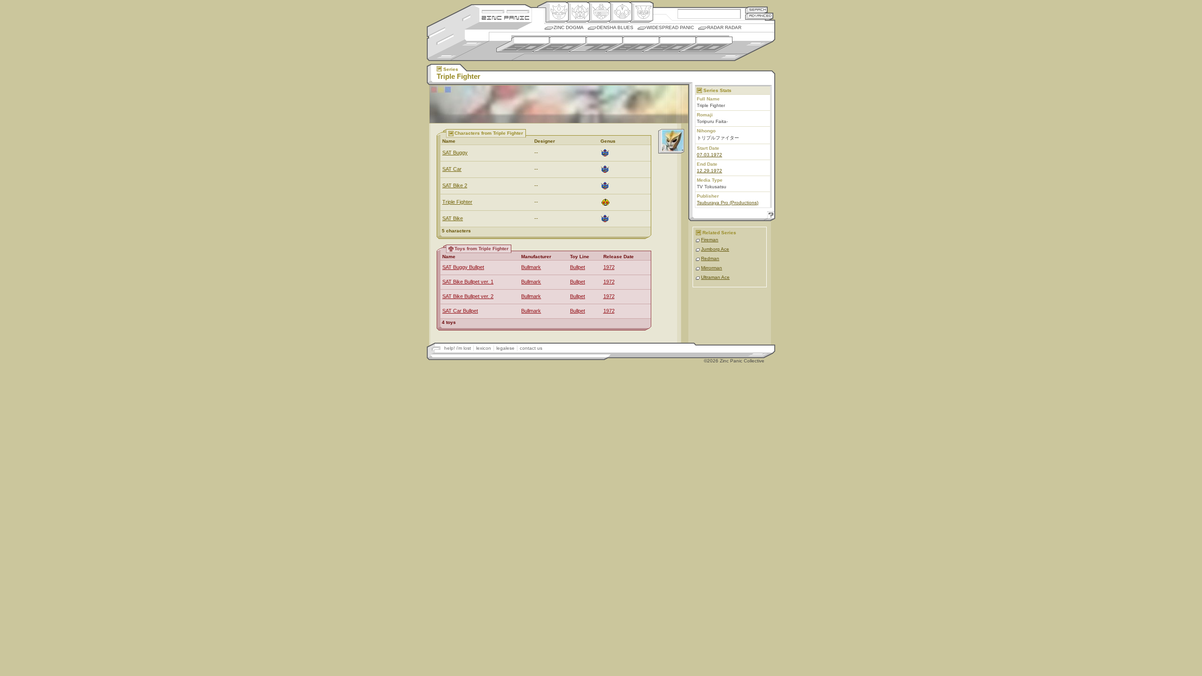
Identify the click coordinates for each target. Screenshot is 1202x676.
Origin (557, 12)
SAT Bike (452, 218)
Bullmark (531, 267)
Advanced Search (759, 16)
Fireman (709, 239)
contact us (531, 348)
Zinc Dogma (569, 27)
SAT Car (452, 169)
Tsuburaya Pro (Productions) (727, 202)
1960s (559, 44)
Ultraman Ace (715, 277)
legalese (505, 348)
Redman (710, 258)
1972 (609, 267)
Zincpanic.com (505, 17)
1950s (523, 44)
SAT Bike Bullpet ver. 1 (467, 281)
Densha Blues (615, 27)
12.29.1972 (709, 170)
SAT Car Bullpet (460, 311)
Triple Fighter (457, 202)
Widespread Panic (670, 27)
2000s (706, 44)
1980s (633, 44)
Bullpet (577, 267)
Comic (642, 12)
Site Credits (505, 10)
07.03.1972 (709, 154)
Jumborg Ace (715, 249)
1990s (669, 44)
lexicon (483, 348)
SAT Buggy (455, 152)
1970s (596, 44)
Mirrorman (711, 267)
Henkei (578, 12)
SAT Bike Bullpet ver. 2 (467, 296)
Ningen (620, 12)
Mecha (599, 12)
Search (756, 10)
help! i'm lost (457, 348)
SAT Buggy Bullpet (463, 267)
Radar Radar (724, 27)
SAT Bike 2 (454, 185)
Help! (769, 216)
